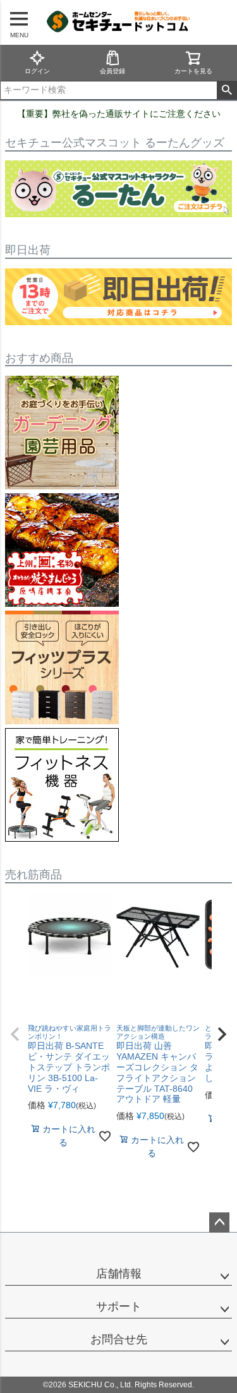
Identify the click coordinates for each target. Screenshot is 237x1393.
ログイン (37, 71)
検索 (226, 90)
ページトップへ (219, 1222)
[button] (15, 1034)
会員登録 (112, 71)
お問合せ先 (118, 1339)
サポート (119, 1306)
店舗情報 (119, 1273)
